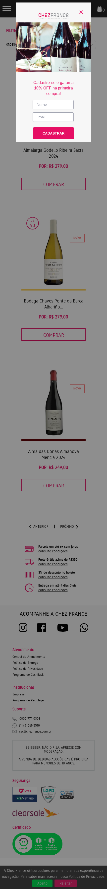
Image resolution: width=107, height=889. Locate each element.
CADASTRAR (53, 133)
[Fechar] (81, 12)
